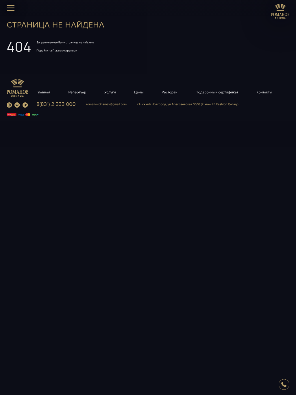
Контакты (264, 92)
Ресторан (169, 92)
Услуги (110, 92)
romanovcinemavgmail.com (106, 104)
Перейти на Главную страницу (56, 50)
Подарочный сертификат (217, 92)
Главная (43, 92)
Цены (139, 92)
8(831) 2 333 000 (56, 104)
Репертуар (77, 92)
